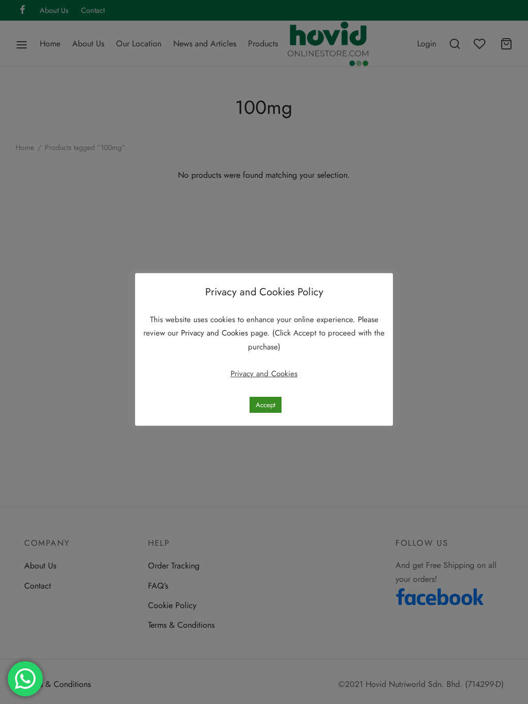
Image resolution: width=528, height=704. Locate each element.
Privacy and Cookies (216, 333)
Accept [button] (265, 405)
